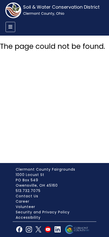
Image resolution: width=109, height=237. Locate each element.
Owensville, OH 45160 (37, 185)
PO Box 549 (27, 180)
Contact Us (27, 196)
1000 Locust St (30, 174)
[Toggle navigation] (10, 27)
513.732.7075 (28, 190)
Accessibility (28, 217)
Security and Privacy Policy (43, 212)
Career (22, 201)
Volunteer (25, 206)
